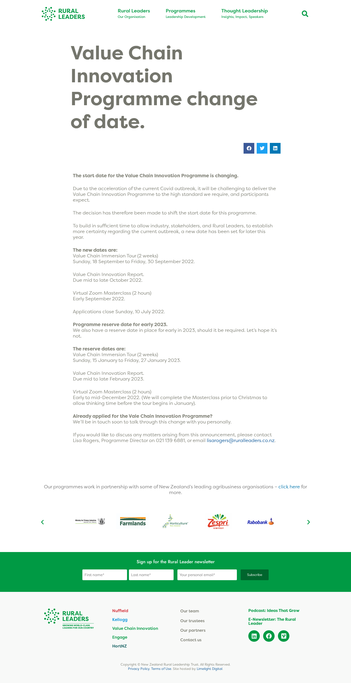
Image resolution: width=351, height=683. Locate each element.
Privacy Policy (138, 669)
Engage (119, 637)
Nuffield (120, 610)
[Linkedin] (254, 636)
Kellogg (120, 619)
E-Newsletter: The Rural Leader (272, 621)
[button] (249, 148)
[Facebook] (269, 636)
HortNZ (119, 646)
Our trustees (192, 620)
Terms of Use (161, 669)
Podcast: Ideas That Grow (273, 610)
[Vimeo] (283, 636)
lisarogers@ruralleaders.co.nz (241, 440)
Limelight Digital (209, 669)
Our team (189, 611)
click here (289, 487)
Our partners (193, 630)
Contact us (191, 639)
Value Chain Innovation (135, 628)
